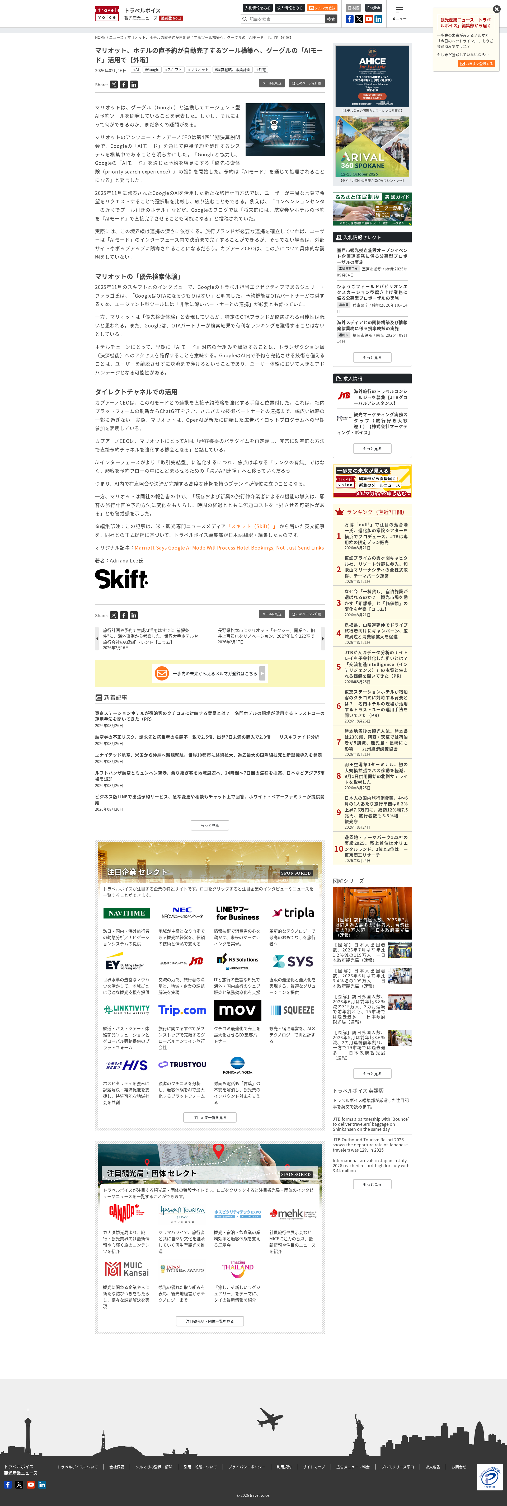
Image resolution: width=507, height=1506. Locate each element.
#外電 (261, 69)
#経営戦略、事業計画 (232, 69)
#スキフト (173, 69)
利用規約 (284, 1466)
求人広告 (432, 1466)
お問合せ (459, 1466)
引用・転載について (200, 1466)
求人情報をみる (290, 7)
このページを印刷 (308, 83)
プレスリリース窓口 (397, 1466)
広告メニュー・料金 (353, 1466)
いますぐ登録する (479, 63)
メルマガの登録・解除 (153, 1466)
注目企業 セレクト (137, 871)
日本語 (353, 7)
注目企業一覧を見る (210, 1117)
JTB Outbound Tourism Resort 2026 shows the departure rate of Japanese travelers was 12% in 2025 (370, 1144)
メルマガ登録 (324, 7)
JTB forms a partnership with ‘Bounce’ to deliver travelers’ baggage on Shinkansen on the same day (371, 1124)
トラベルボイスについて (77, 1466)
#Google (152, 69)
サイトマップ (314, 1466)
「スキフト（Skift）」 (252, 526)
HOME (100, 37)
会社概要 (116, 1466)
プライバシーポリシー (246, 1466)
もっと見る (210, 825)
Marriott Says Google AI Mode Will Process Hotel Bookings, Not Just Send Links (229, 547)
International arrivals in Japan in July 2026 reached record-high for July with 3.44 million (371, 1165)
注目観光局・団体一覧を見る (210, 1321)
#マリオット (198, 69)
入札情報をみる (258, 7)
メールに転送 (271, 83)
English (373, 7)
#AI (136, 69)
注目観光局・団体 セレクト (152, 1173)
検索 (331, 19)
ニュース (116, 37)
